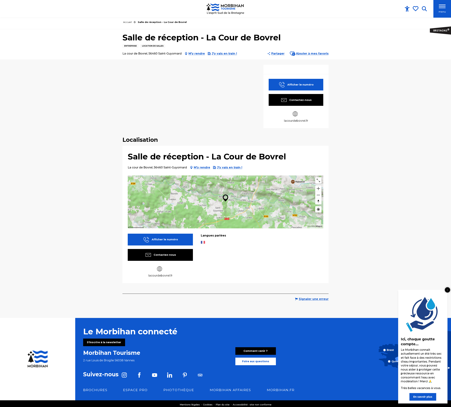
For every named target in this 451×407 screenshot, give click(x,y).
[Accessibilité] (407, 8)
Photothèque (178, 390)
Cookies (208, 404)
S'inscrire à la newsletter (104, 342)
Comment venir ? (255, 351)
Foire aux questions (255, 361)
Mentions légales (190, 404)
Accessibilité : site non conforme (252, 404)
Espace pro (135, 390)
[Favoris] (416, 9)
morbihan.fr (281, 390)
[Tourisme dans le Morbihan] (225, 9)
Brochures (95, 390)
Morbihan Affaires (230, 390)
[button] (424, 9)
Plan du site (223, 404)
